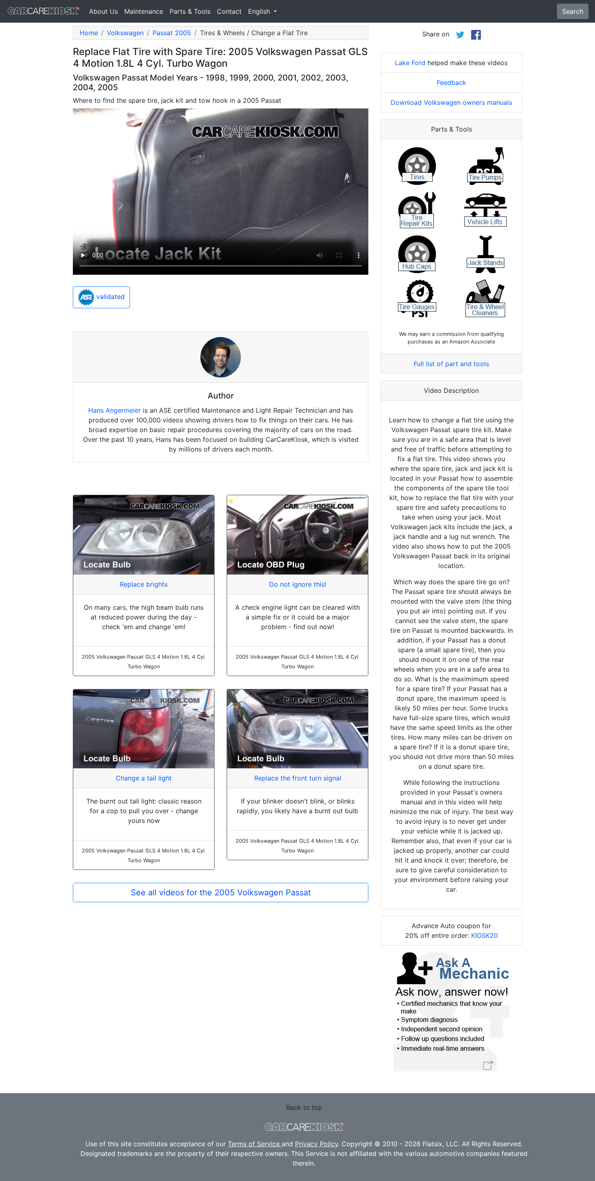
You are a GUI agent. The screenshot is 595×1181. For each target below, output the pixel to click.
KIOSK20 (484, 935)
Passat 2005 (172, 33)
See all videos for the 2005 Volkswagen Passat (221, 892)
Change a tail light (144, 778)
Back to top (304, 1107)
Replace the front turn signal (297, 778)
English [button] (260, 11)
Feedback (451, 82)
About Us (103, 11)
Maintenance (143, 11)
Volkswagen (125, 33)
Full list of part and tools (451, 364)
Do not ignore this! (297, 584)
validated (109, 297)
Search (572, 11)
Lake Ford (410, 63)
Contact (229, 11)
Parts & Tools (190, 11)
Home (89, 33)
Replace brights (144, 584)
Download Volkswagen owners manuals (451, 102)
